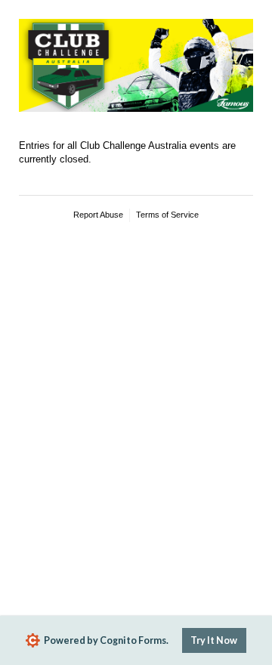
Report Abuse (98, 214)
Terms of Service (167, 214)
